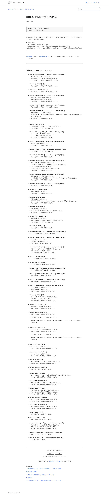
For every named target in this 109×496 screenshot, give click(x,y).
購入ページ (96, 2)
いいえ (58, 453)
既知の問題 (29, 477)
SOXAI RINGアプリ (29, 9)
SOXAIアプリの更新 (31, 472)
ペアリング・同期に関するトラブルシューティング (40, 475)
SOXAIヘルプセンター (13, 9)
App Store (29, 56)
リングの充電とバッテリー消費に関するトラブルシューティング (43, 481)
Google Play (43, 56)
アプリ (21, 9)
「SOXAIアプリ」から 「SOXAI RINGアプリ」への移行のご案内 (43, 469)
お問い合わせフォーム (54, 461)
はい (50, 453)
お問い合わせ (88, 2)
